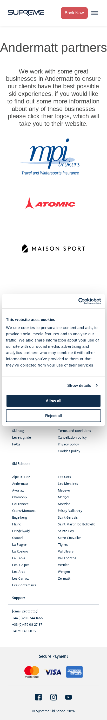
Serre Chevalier (69, 538)
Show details (79, 385)
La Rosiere (20, 551)
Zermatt (64, 578)
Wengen (64, 572)
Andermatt (20, 484)
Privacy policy (68, 444)
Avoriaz (18, 490)
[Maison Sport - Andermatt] (53, 248)
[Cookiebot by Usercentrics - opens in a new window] (78, 301)
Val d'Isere (65, 551)
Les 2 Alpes (20, 565)
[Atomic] (50, 203)
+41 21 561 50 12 (24, 631)
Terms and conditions (74, 431)
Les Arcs (18, 572)
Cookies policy (69, 451)
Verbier (63, 565)
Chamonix (19, 497)
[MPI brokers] (50, 157)
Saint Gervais (68, 517)
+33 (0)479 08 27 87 (27, 624)
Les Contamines (24, 585)
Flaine (16, 524)
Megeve (64, 490)
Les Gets (64, 477)
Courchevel (20, 504)
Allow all (53, 401)
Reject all (53, 415)
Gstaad (17, 538)
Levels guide (21, 437)
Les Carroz (20, 578)
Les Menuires (68, 484)
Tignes (63, 545)
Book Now (74, 13)
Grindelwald (21, 531)
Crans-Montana (24, 511)
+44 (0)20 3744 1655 (27, 618)
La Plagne (19, 545)
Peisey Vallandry (70, 511)
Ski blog (18, 431)
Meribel (63, 497)
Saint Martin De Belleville (76, 524)
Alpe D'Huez (21, 477)
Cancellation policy (72, 437)
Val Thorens (67, 558)
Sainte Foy (66, 531)
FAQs (16, 444)
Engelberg (19, 517)
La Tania (18, 558)
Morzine (64, 504)
